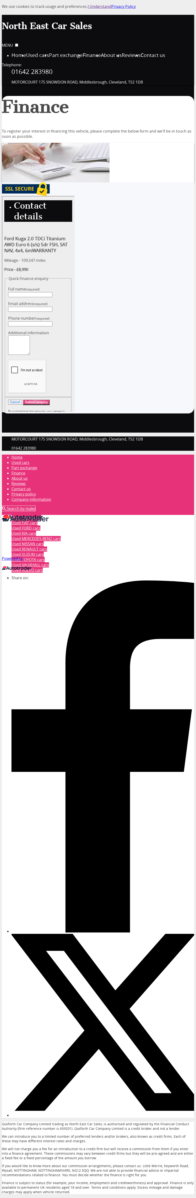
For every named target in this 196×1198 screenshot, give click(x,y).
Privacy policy (23, 494)
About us (19, 478)
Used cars (20, 462)
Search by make (20, 508)
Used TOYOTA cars (28, 559)
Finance (18, 473)
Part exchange (24, 467)
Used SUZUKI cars (27, 554)
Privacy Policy (123, 6)
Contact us (21, 488)
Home (16, 457)
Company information (31, 499)
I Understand (99, 6)
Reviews (18, 483)
